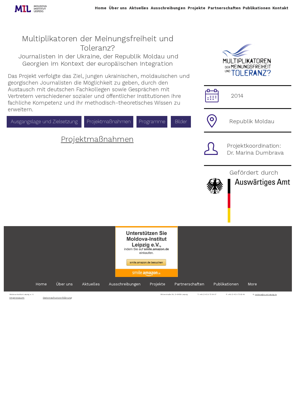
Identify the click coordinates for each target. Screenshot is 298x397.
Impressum (16, 297)
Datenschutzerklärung (57, 297)
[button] (118, 8)
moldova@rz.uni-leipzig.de (266, 294)
